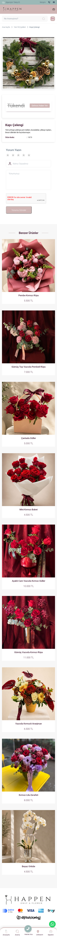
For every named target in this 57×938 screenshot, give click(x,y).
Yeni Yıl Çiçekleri (20, 27)
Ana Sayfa (6, 27)
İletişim (43, 2)
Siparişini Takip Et (12, 2)
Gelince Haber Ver (40, 105)
